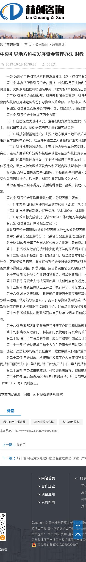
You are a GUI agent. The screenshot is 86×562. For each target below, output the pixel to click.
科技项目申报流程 (14, 422)
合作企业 (48, 486)
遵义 (71, 534)
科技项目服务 (71, 422)
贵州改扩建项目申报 (60, 528)
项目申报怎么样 (44, 422)
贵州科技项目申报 (43, 539)
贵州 (50, 534)
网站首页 (48, 478)
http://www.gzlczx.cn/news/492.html (35, 430)
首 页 (28, 44)
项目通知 (48, 494)
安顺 (64, 534)
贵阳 (57, 534)
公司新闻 (41, 44)
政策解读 (58, 44)
